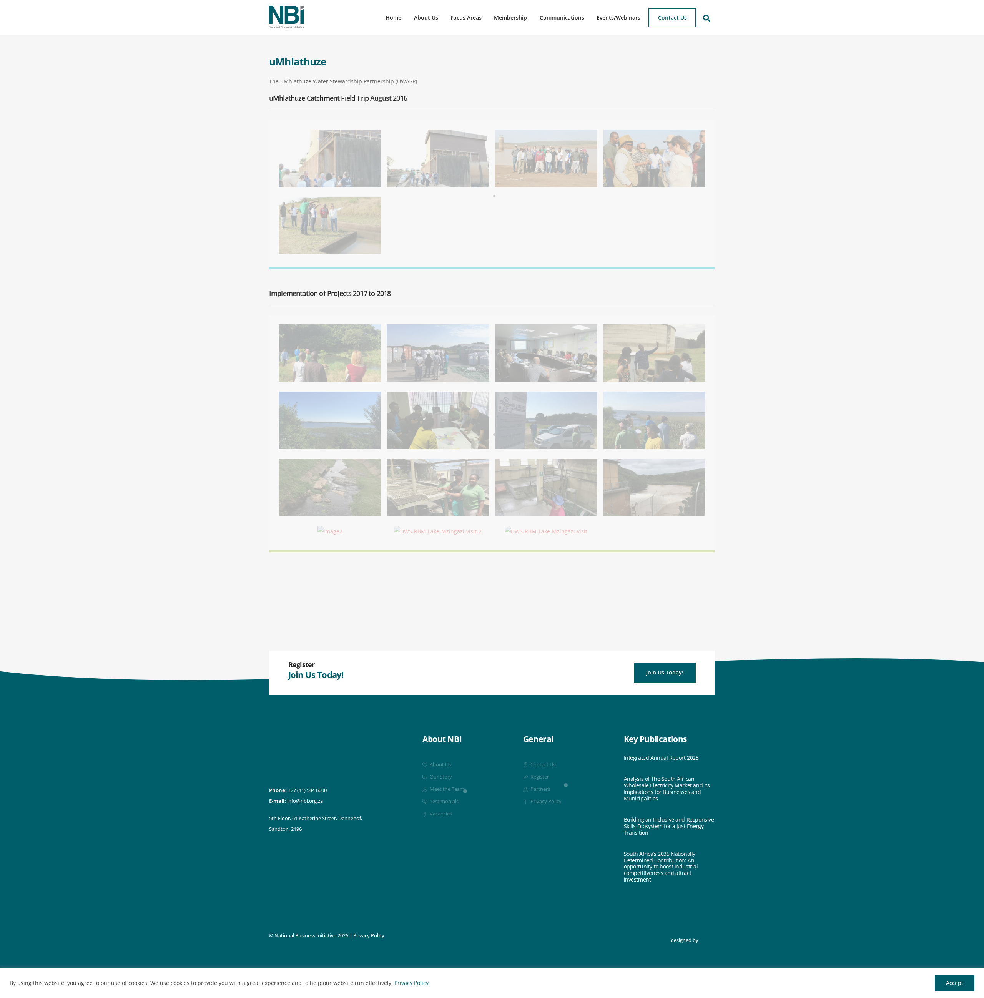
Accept (954, 982)
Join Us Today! (664, 672)
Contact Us (672, 17)
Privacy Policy (411, 982)
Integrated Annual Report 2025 (661, 758)
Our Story (440, 777)
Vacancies (440, 813)
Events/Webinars (618, 17)
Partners (539, 789)
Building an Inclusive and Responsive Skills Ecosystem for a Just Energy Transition (669, 826)
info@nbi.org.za (305, 801)
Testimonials (444, 801)
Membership (510, 17)
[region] (492, 983)
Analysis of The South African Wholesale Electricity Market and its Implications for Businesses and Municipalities (667, 789)
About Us (426, 17)
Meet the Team (446, 789)
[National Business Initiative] (286, 25)
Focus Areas (466, 17)
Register (539, 777)
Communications (562, 17)
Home (393, 17)
